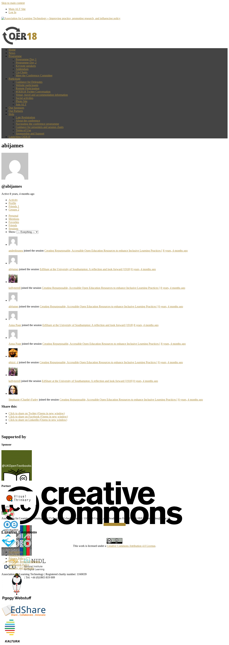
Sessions (13, 228)
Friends (14, 206)
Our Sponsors (16, 107)
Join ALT (21, 104)
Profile (12, 203)
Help (11, 114)
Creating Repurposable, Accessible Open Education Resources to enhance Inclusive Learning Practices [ (103, 250)
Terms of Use (23, 130)
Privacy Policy (17, 558)
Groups (14, 209)
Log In (12, 12)
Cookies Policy (17, 555)
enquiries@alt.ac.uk (12, 577)
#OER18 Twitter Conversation (33, 91)
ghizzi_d (13, 362)
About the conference (28, 120)
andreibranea (16, 250)
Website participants (27, 85)
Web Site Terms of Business (24, 561)
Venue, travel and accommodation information (42, 94)
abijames (13, 269)
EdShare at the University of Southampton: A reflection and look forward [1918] (85, 269)
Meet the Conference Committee (34, 75)
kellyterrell (15, 287)
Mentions (14, 218)
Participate (14, 78)
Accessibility (16, 551)
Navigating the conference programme (37, 123)
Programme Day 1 (26, 59)
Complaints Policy (19, 564)
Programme (15, 56)
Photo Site (21, 101)
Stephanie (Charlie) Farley (23, 399)
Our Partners (16, 110)
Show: (12, 231)
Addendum (22, 69)
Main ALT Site (17, 9)
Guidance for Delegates (29, 81)
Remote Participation (27, 88)
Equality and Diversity (21, 568)
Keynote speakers (26, 65)
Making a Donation (115, 524)
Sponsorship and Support (30, 133)
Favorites (14, 222)
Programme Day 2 (26, 62)
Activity (13, 199)
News (12, 52)
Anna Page (15, 325)
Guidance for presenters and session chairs (40, 127)
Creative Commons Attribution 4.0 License (131, 545)
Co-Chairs (21, 72)
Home (12, 49)
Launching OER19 (19, 136)
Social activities (24, 98)
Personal (13, 215)
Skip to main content (13, 2)
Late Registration (25, 117)
